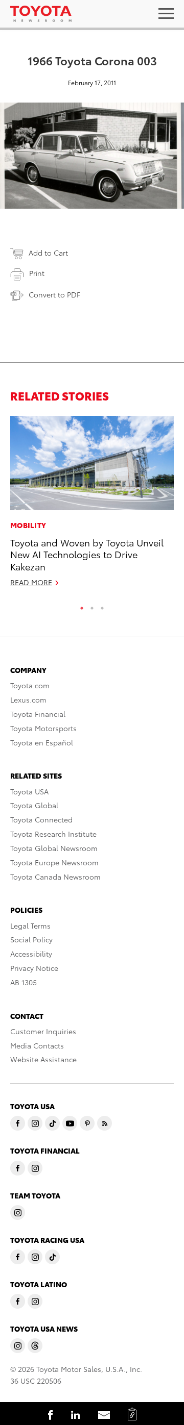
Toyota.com (30, 685)
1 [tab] (81, 605)
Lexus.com (28, 699)
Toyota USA (29, 791)
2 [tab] (92, 605)
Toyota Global (34, 805)
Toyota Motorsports (43, 728)
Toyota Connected (41, 819)
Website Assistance (43, 1059)
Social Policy (31, 939)
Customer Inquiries (43, 1031)
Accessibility (31, 953)
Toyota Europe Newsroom (54, 862)
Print (36, 273)
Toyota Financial (37, 714)
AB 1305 (23, 982)
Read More (31, 582)
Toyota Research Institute (53, 834)
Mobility (28, 525)
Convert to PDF (54, 294)
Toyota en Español (41, 742)
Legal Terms (30, 925)
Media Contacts (37, 1045)
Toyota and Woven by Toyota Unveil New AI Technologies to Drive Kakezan (87, 554)
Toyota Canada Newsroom (55, 876)
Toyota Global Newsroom (54, 848)
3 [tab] (102, 605)
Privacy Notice (34, 968)
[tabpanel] (92, 506)
